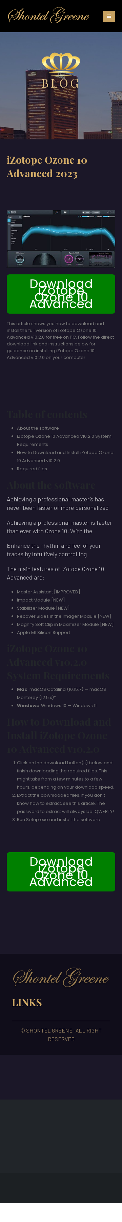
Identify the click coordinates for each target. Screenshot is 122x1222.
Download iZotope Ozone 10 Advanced (61, 294)
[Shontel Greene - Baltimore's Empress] (48, 16)
